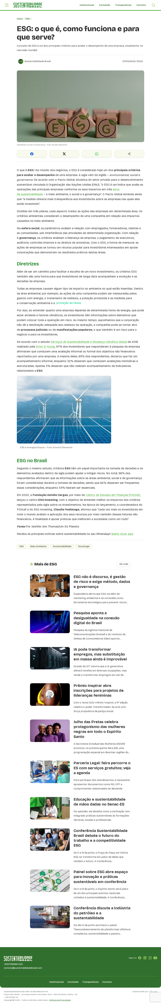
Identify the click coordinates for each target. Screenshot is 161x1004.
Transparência (123, 5)
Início (20, 18)
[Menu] (7, 5)
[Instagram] (150, 958)
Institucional (87, 5)
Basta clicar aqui (122, 534)
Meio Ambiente (38, 546)
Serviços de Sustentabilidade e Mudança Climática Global (89, 342)
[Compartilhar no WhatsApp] (97, 154)
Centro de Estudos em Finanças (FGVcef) (113, 495)
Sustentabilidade (62, 546)
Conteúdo (104, 5)
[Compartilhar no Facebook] (32, 154)
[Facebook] (140, 958)
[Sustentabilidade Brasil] (28, 5)
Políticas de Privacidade (60, 1000)
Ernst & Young (45, 346)
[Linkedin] (145, 958)
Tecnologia (83, 546)
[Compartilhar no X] (64, 154)
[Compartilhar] (129, 154)
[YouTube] (155, 958)
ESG (27, 18)
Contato (141, 5)
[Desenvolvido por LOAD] (153, 991)
